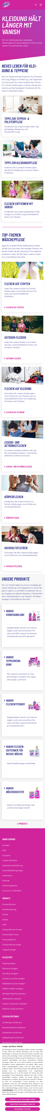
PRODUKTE (23, 823)
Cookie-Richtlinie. (7, 1090)
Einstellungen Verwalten (22, 1109)
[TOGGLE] (40, 5)
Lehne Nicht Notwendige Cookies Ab (22, 1104)
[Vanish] (6, 5)
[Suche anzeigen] (36, 5)
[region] (22, 1077)
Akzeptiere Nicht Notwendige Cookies (22, 1099)
